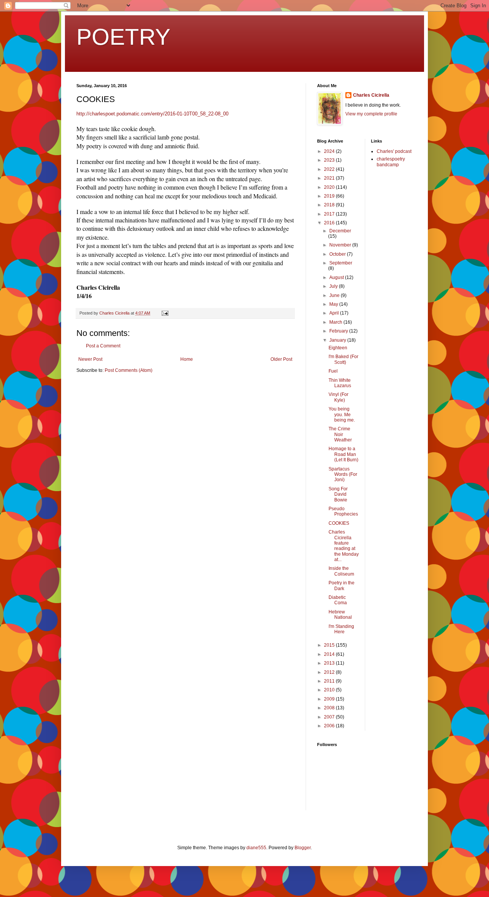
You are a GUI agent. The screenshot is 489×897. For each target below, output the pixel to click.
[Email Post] (165, 313)
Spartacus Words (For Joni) (343, 474)
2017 (330, 214)
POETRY (123, 37)
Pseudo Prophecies (343, 511)
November (340, 245)
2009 (330, 699)
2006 (330, 725)
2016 (330, 222)
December (340, 231)
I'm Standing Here (341, 629)
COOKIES (339, 523)
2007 (330, 717)
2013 (330, 663)
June (335, 295)
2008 (330, 707)
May (334, 304)
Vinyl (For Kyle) (338, 397)
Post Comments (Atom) (128, 370)
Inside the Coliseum (341, 571)
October (338, 254)
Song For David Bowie (338, 494)
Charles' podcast (394, 151)
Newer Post (90, 359)
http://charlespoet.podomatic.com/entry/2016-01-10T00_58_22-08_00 (152, 114)
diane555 (256, 847)
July (334, 286)
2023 (330, 160)
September (340, 263)
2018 (330, 205)
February (339, 331)
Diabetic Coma (338, 600)
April (334, 313)
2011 (330, 681)
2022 (330, 169)
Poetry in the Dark (342, 585)
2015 (330, 645)
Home (186, 359)
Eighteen (338, 347)
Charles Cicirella (371, 95)
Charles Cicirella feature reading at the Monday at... (344, 545)
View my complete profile (371, 114)
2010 (330, 690)
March (336, 322)
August (337, 277)
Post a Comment (103, 346)
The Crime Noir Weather (340, 434)
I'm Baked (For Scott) (343, 359)
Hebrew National (340, 614)
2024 (330, 151)
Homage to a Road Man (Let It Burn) (343, 454)
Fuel (333, 371)
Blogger (303, 847)
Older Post (281, 359)
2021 (330, 178)
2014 (330, 654)
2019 (330, 196)
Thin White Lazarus (340, 383)
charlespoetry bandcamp (391, 161)
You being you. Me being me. (342, 414)
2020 (330, 187)
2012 (330, 672)
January (338, 340)
